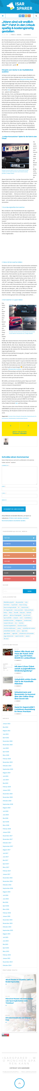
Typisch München (19, 636)
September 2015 (8, 930)
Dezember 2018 (7, 794)
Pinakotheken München (9, 631)
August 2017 (6, 850)
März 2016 (6, 909)
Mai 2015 (5, 944)
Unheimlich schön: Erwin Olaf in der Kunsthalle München (25, 681)
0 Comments (18, 660)
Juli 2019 (5, 776)
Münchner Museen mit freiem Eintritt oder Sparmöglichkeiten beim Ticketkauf (19, 1001)
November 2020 (8, 745)
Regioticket (14, 633)
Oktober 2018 (7, 801)
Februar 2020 (7, 759)
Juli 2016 (5, 895)
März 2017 (6, 867)
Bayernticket (14, 605)
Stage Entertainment (8, 636)
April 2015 (6, 948)
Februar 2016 (7, 913)
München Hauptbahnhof (10, 625)
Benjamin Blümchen (26, 79)
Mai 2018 (5, 818)
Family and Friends (29, 610)
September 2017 (8, 846)
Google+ (7, 549)
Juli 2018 (5, 811)
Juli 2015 (5, 937)
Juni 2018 (6, 815)
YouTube (7, 561)
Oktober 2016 (7, 885)
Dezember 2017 (7, 836)
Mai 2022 (5, 727)
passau (19, 628)
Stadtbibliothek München (22, 418)
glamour (6, 615)
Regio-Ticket (24, 631)
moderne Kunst (27, 620)
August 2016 (6, 892)
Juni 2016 (6, 899)
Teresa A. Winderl (16, 34)
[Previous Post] (11, 425)
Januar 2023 (6, 723)
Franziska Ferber (12, 416)
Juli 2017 (5, 853)
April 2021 (6, 738)
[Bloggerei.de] (19, 1034)
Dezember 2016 (7, 878)
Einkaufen (17, 689)
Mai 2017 (5, 860)
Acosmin (34, 1072)
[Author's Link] (6, 443)
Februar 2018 (7, 829)
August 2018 (6, 808)
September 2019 (8, 769)
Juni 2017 (6, 857)
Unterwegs (27, 34)
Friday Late (22, 612)
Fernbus (5, 612)
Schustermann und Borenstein (26, 633)
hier (9, 90)
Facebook (7, 543)
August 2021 (6, 730)
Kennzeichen (24, 416)
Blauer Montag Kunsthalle (10, 607)
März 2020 (6, 755)
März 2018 (6, 825)
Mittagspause (18, 620)
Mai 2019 (5, 783)
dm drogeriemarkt (8, 610)
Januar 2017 (6, 874)
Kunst (21, 618)
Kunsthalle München (9, 620)
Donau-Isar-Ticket (18, 610)
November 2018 (8, 797)
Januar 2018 (6, 832)
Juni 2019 (6, 780)
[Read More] (6, 984)
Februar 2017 (7, 871)
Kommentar (5, 465)
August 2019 (6, 773)
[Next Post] (28, 425)
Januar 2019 (6, 790)
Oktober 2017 (7, 843)
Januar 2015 (6, 958)
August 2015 (6, 934)
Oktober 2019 (7, 766)
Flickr (6, 573)
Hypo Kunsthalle (7, 618)
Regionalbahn (7, 633)
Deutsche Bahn (24, 607)
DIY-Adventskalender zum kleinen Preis (18, 1019)
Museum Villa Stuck (8, 623)
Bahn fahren (7, 605)
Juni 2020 (6, 748)
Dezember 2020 (7, 741)
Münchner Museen (22, 625)
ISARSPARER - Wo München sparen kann (19, 1061)
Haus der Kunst (26, 615)
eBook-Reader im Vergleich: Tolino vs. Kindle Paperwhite (19, 981)
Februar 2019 (7, 787)
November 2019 (8, 762)
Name (4, 486)
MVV (16, 623)
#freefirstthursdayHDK (9, 602)
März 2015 (6, 951)
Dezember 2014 (7, 962)
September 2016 (8, 888)
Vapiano (28, 636)
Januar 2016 (6, 916)
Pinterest (7, 578)
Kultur (17, 649)
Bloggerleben (19, 677)
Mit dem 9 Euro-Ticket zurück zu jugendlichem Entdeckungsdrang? (25, 668)
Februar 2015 (7, 955)
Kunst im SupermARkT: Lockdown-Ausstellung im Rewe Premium (25, 709)
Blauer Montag (23, 605)
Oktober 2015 (7, 927)
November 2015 (8, 923)
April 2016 (6, 906)
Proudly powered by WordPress (11, 1072)
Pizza (18, 631)
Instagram (7, 567)
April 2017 (6, 864)
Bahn (26, 602)
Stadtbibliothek (12, 418)
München (21, 623)
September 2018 (8, 804)
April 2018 (6, 822)
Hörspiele (18, 416)
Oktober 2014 (7, 965)
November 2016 (8, 881)
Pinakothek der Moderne (29, 628)
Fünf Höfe (29, 612)
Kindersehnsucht (30, 416)
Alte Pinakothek (19, 602)
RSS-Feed (7, 555)
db (18, 607)
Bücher (8, 977)
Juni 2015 (6, 941)
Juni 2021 (6, 734)
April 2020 (6, 752)
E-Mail (4, 493)
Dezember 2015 (7, 920)
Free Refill (16, 612)
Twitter (7, 538)
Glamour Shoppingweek (15, 615)
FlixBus (10, 612)
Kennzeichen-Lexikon (15, 369)
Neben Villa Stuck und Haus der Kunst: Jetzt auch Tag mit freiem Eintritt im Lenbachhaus (25, 654)
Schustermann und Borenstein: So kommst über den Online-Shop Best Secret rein (25, 695)
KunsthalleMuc (28, 618)
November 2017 (8, 839)
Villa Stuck (6, 638)
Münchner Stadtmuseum (10, 628)
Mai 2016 (5, 902)
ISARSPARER (15, 618)
